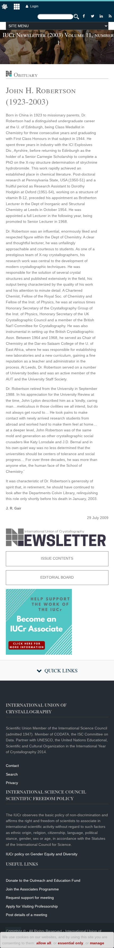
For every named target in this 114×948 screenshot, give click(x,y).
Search (12, 774)
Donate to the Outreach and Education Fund (43, 880)
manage (97, 943)
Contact (12, 765)
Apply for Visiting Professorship (32, 906)
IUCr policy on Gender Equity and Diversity (41, 854)
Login (34, 6)
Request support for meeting (30, 897)
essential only (70, 943)
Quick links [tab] (61, 670)
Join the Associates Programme (32, 889)
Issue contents (57, 558)
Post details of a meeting (26, 915)
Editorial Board (57, 577)
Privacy (12, 783)
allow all (43, 943)
